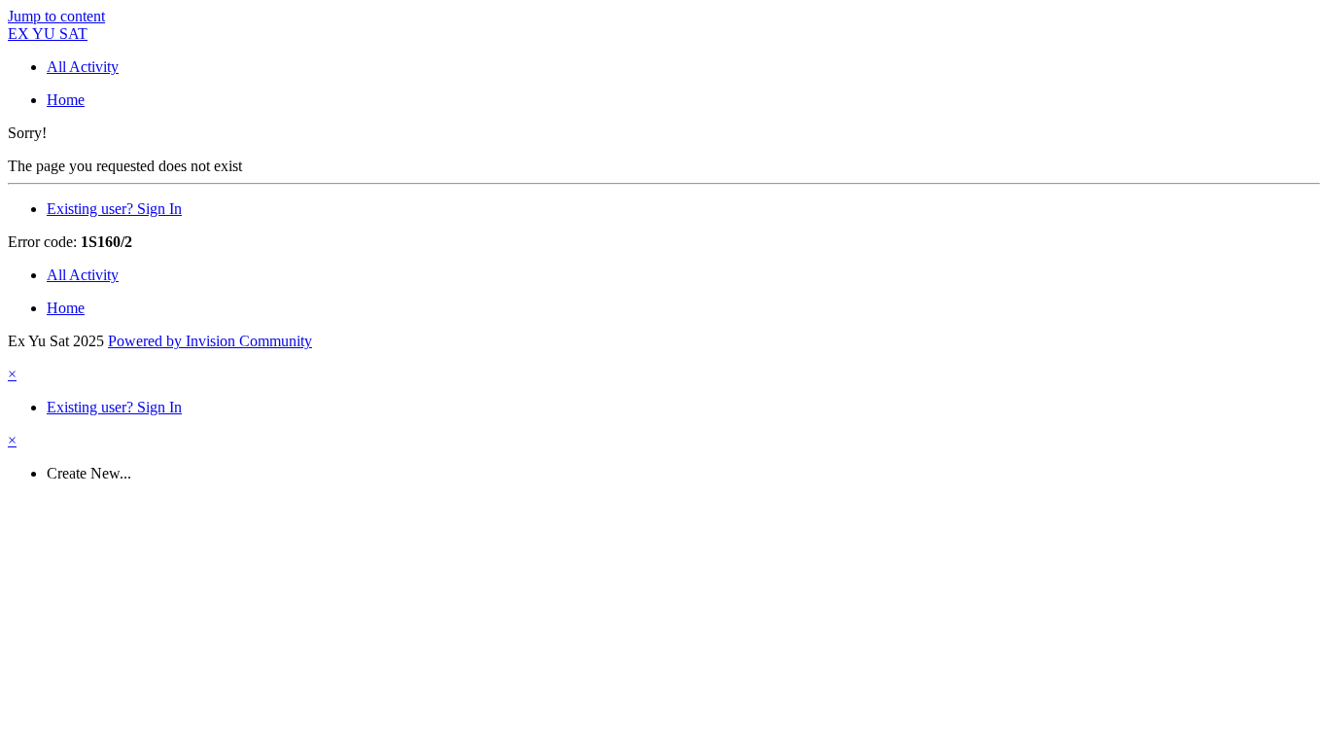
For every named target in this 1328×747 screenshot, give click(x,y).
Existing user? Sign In (114, 208)
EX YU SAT (47, 33)
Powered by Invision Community (210, 341)
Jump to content (56, 16)
